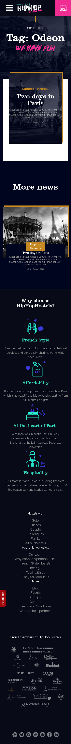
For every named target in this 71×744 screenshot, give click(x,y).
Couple (35, 529)
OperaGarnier (42, 260)
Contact (35, 602)
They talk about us (35, 577)
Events (36, 593)
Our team (35, 554)
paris (54, 260)
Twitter (21, 734)
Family (35, 538)
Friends (43, 88)
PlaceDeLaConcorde (20, 262)
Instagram (28, 734)
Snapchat (42, 734)
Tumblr (49, 734)
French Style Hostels (36, 563)
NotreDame (19, 260)
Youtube (35, 734)
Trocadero (42, 265)
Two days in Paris (35, 253)
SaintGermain (54, 262)
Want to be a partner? (35, 611)
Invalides (33, 257)
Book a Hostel (63, 5)
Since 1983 (35, 568)
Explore (28, 88)
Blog (40, 27)
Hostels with (35, 513)
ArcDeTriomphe (18, 257)
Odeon (30, 260)
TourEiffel (29, 265)
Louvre (43, 257)
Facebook (14, 734)
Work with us (35, 572)
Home (30, 27)
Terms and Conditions (35, 606)
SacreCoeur (39, 262)
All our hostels (35, 543)
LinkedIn (56, 734)
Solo (35, 520)
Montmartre (55, 257)
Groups (35, 597)
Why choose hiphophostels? (35, 559)
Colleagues (35, 534)
